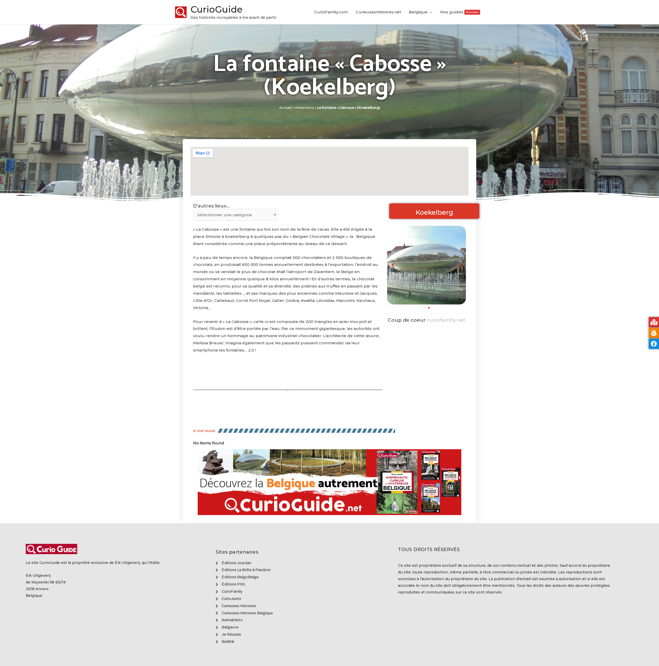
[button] (424, 308)
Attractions (304, 108)
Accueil (285, 108)
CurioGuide (216, 9)
